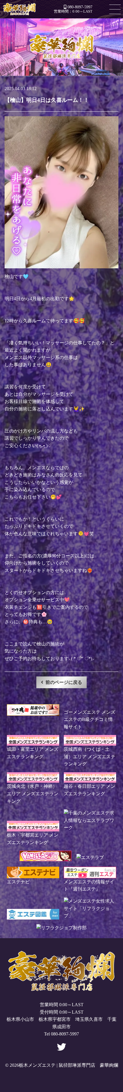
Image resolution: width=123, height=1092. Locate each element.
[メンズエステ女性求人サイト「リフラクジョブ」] (90, 915)
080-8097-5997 (80, 7)
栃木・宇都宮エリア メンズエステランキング (32, 839)
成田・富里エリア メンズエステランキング (32, 753)
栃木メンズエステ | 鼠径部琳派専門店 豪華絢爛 (19, 9)
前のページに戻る (63, 682)
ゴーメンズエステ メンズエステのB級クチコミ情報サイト (89, 719)
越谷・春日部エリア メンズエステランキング (89, 790)
